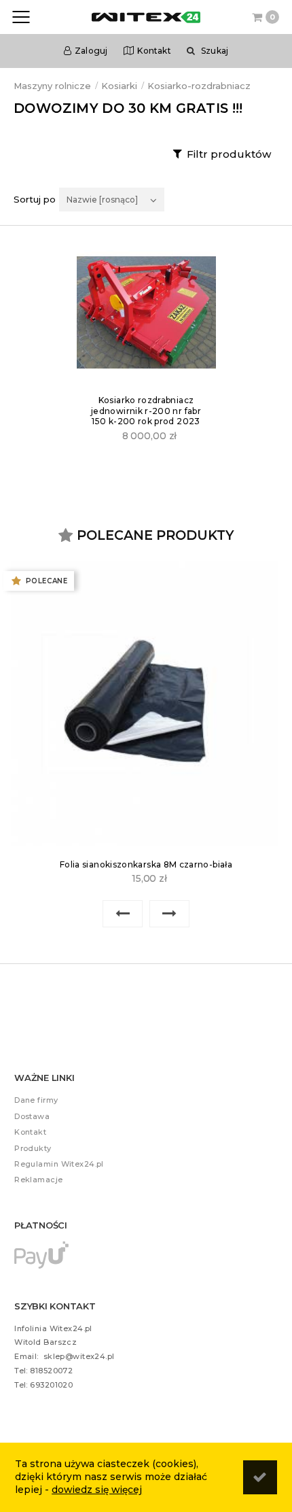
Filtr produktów (229, 154)
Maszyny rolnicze (52, 85)
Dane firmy (36, 1100)
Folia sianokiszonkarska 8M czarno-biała (146, 864)
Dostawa (32, 1116)
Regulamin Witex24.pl (59, 1164)
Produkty (33, 1148)
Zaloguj (91, 50)
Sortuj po (35, 199)
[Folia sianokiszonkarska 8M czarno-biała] (146, 704)
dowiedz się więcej (97, 1489)
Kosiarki (119, 85)
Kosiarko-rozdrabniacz (199, 85)
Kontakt (154, 50)
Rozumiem (260, 1477)
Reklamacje (38, 1179)
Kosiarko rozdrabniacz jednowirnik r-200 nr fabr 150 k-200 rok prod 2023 (146, 410)
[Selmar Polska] (146, 313)
